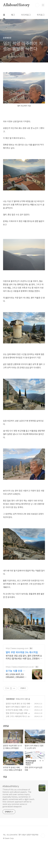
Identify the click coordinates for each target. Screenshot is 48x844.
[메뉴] (43, 5)
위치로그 (41, 14)
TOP (43, 836)
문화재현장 (10, 699)
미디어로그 (26, 14)
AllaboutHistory (16, 5)
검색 (37, 5)
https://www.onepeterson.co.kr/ (20, 667)
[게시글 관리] (14, 688)
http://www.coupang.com (17, 648)
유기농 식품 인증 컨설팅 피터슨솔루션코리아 (16, 670)
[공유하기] (11, 688)
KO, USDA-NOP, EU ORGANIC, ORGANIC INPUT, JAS (15, 675)
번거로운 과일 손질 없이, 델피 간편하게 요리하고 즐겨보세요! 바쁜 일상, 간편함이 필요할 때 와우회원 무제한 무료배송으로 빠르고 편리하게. (24, 657)
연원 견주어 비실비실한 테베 (16, 713)
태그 (13, 14)
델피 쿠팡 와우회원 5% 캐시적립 (22, 652)
